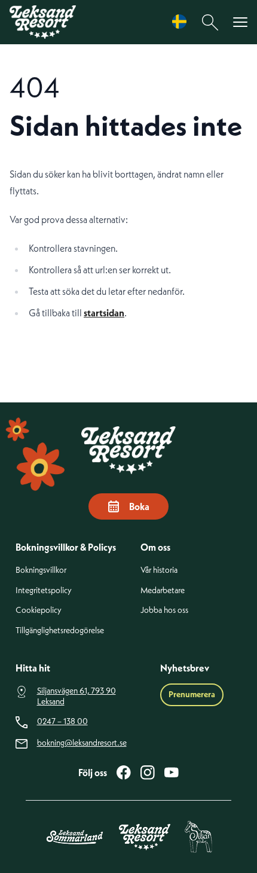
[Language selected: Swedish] (182, 22)
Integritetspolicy (44, 590)
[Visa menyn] (240, 22)
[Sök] (210, 22)
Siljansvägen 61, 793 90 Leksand (76, 696)
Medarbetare (162, 590)
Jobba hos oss (164, 610)
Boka (139, 506)
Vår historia (159, 570)
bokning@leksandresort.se (82, 743)
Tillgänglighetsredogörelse (60, 630)
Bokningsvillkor (41, 570)
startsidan (104, 313)
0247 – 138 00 (62, 721)
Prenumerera (192, 694)
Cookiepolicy (39, 610)
